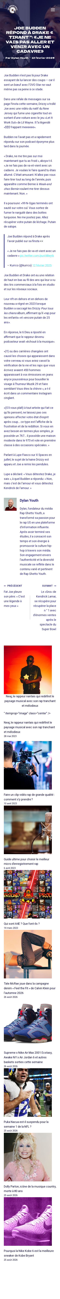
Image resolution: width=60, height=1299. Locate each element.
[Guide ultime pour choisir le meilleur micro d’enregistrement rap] (30, 830)
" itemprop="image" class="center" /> (27, 713)
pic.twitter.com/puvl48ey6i (37, 255)
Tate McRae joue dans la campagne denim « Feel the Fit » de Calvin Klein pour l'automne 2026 (30, 988)
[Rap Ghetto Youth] (12, 9)
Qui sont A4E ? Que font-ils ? (22, 923)
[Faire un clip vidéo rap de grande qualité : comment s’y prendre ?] (30, 765)
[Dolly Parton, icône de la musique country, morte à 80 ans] (30, 1157)
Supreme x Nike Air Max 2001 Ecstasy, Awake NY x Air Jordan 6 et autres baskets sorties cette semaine (28, 1057)
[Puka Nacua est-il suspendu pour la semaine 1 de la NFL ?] (30, 1092)
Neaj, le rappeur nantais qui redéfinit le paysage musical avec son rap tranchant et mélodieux (30, 701)
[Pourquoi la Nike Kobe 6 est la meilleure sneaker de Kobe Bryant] (30, 1221)
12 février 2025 (42, 265)
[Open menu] (52, 9)
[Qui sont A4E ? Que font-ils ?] (30, 894)
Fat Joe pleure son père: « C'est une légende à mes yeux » (14, 596)
